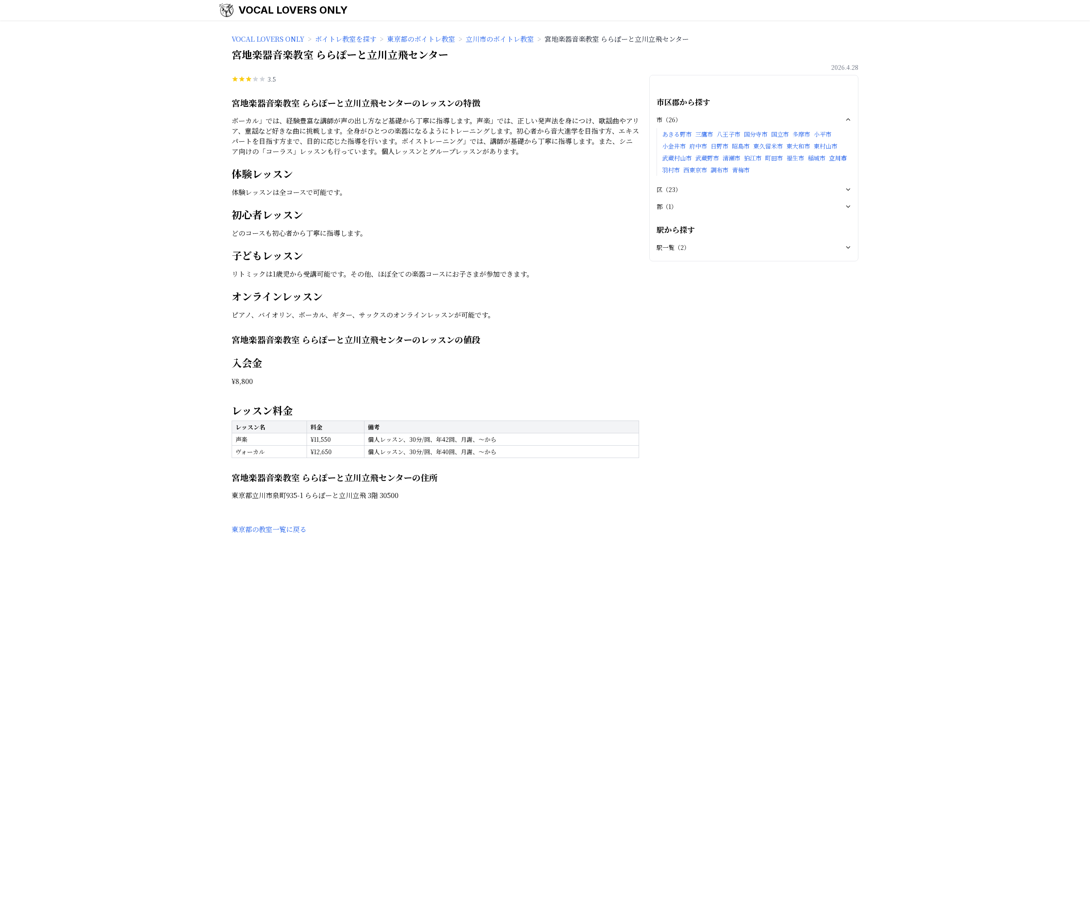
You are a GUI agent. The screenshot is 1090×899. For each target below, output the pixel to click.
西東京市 (695, 170)
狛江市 (753, 158)
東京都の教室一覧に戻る (269, 529)
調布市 (720, 170)
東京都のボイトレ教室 (421, 39)
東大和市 (798, 146)
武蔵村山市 (677, 158)
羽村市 (671, 170)
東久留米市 (768, 146)
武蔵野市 (707, 158)
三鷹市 (704, 134)
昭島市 (741, 146)
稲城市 (817, 158)
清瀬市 (731, 158)
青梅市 (741, 170)
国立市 (780, 134)
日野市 (720, 146)
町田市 (774, 158)
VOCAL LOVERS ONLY (293, 10)
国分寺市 (756, 134)
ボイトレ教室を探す (345, 39)
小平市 (823, 134)
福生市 (795, 158)
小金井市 (674, 146)
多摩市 (801, 134)
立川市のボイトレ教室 (500, 39)
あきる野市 (677, 134)
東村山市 (826, 146)
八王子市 (728, 134)
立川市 (838, 158)
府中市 (698, 146)
